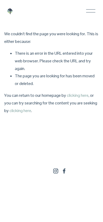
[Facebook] (64, 171)
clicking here (77, 95)
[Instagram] (55, 171)
